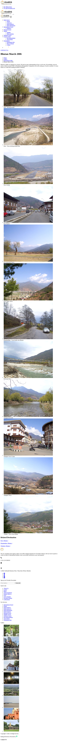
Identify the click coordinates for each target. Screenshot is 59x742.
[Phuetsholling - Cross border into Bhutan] (28, 338)
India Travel (7, 20)
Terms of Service (8, 592)
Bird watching (10, 34)
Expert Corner (7, 36)
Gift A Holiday (7, 596)
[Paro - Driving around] (28, 106)
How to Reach (10, 43)
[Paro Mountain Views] (28, 261)
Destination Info (11, 42)
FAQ (5, 595)
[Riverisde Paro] (28, 377)
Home (5, 57)
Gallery (8, 45)
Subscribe (18, 583)
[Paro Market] (28, 222)
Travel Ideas (10, 39)
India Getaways (7, 609)
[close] (11, 17)
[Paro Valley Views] (28, 300)
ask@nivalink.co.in (5, 565)
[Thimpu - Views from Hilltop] (28, 532)
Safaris (5, 31)
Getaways (9, 22)
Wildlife (9, 32)
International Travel (8, 27)
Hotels (8, 21)
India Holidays (10, 24)
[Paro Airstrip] (28, 183)
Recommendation (11, 38)
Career (5, 589)
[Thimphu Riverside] (28, 416)
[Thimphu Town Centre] (28, 455)
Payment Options (8, 598)
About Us (6, 588)
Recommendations (8, 617)
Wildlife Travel (7, 614)
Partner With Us (7, 594)
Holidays (9, 28)
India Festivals (7, 611)
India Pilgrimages (11, 25)
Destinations (7, 41)
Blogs (5, 591)
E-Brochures (7, 599)
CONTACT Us (4, 50)
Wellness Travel (7, 35)
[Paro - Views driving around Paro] (28, 144)
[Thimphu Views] (28, 494)
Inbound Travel (7, 29)
